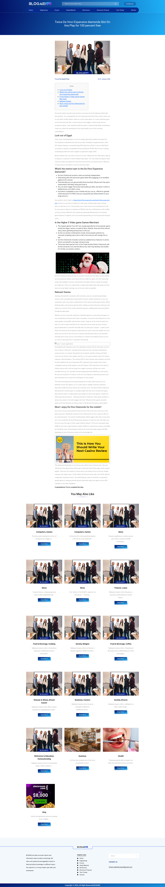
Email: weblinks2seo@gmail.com (120, 867)
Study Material (70, 10)
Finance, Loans (120, 588)
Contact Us (129, 4)
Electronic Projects (103, 10)
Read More (44, 544)
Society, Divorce (120, 700)
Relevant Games (65, 101)
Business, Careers (82, 700)
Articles (133, 10)
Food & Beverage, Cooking (44, 644)
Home (31, 10)
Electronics (86, 10)
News (120, 532)
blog (44, 812)
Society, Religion (82, 644)
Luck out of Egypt (65, 90)
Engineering (43, 10)
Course (57, 10)
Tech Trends (120, 10)
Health (121, 756)
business (82, 756)
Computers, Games (44, 532)
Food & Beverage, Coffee (120, 644)
